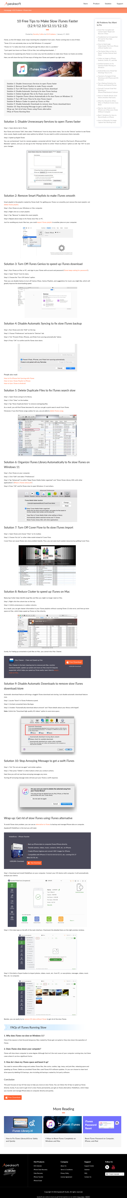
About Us (63, 1166)
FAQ (85, 1173)
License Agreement (66, 1177)
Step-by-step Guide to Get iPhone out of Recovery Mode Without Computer (108, 110)
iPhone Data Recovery (40, 1169)
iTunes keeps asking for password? (76, 270)
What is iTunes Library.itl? (23, 483)
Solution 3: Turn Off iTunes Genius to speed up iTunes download (32, 89)
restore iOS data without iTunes (35, 1019)
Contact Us (87, 1177)
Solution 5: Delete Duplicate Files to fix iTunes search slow (30, 94)
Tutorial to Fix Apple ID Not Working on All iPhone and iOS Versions (108, 78)
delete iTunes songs (56, 411)
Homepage (7, 10)
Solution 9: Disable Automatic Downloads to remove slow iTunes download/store (39, 104)
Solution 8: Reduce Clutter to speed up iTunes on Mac (28, 101)
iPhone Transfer (38, 1177)
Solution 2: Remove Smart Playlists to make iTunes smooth (30, 86)
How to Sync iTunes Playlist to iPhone (17, 381)
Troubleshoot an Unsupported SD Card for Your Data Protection (107, 39)
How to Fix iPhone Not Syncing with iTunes (19, 378)
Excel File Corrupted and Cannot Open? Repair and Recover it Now (106, 31)
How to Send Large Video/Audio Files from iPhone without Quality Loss (108, 46)
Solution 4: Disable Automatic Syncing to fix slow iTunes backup (32, 91)
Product (96, 4)
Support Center (89, 1166)
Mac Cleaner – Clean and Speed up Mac (29, 660)
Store (85, 4)
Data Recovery (38, 1173)
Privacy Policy (65, 1173)
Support (120, 4)
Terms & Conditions (67, 1169)
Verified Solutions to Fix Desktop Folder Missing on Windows (107, 65)
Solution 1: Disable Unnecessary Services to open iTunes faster (32, 84)
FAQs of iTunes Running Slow (18, 112)
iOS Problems (17, 10)
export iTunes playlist (44, 222)
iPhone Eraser (38, 1180)
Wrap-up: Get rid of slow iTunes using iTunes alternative (29, 109)
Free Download (75, 662)
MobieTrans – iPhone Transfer (19, 836)
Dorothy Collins (38, 34)
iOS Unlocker (38, 1166)
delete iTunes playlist (11, 204)
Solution (108, 4)
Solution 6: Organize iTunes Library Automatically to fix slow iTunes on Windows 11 (40, 96)
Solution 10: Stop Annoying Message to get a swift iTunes (29, 107)
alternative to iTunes (43, 824)
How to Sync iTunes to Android (15, 383)
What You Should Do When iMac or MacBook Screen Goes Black (108, 103)
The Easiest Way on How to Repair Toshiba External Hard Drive (107, 53)
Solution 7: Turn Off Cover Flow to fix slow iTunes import (29, 99)
